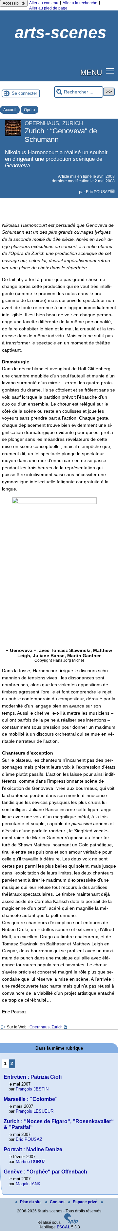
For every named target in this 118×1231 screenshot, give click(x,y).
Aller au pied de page (48, 8)
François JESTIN (32, 1089)
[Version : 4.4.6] (71, 1222)
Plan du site (31, 1202)
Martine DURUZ (31, 1161)
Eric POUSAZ (98, 192)
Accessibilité (14, 3)
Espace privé (85, 1202)
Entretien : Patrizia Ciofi (33, 1077)
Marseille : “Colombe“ (31, 1099)
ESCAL (63, 1227)
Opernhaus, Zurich (46, 1027)
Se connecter (24, 93)
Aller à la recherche (80, 3)
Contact (58, 1202)
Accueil (9, 110)
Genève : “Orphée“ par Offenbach (45, 1171)
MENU (91, 72)
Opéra (29, 110)
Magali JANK (28, 1183)
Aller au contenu (43, 3)
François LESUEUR (34, 1111)
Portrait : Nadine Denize (33, 1149)
